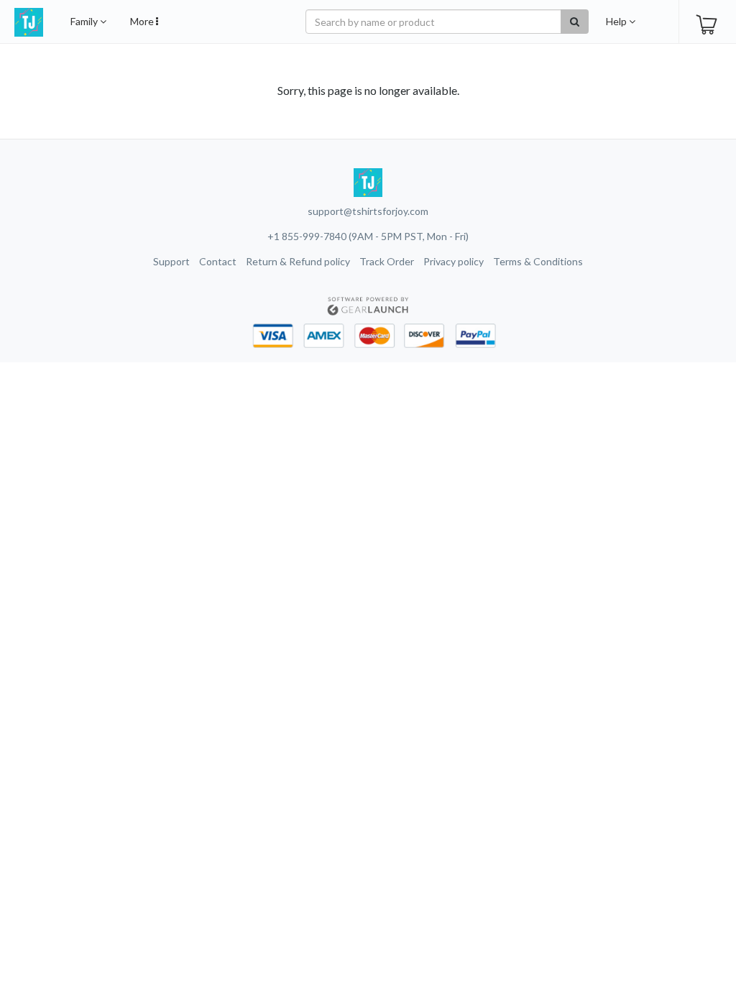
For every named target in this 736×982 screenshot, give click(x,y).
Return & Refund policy (298, 261)
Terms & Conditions (538, 261)
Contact (217, 261)
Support (171, 261)
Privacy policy (453, 261)
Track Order (386, 261)
